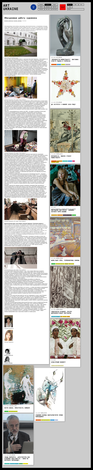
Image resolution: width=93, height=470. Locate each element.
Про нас (48, 9)
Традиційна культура (67, 215)
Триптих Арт (60, 215)
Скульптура (67, 64)
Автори (41, 9)
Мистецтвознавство (60, 263)
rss (81, 4)
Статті (48, 4)
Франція (66, 263)
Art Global (25, 463)
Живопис (74, 215)
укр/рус (70, 4)
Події (54, 4)
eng (75, 4)
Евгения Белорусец (8, 20)
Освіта (68, 316)
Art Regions (53, 64)
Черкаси (63, 64)
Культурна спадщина (55, 316)
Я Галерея (53, 162)
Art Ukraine (59, 57)
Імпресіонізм (71, 263)
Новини (41, 4)
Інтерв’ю (21, 463)
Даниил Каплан (59, 258)
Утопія (57, 162)
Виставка (59, 64)
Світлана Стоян (13, 405)
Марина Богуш (59, 153)
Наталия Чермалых (18, 20)
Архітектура (7, 463)
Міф (61, 316)
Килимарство (54, 215)
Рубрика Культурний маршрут (57, 365)
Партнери (54, 9)
